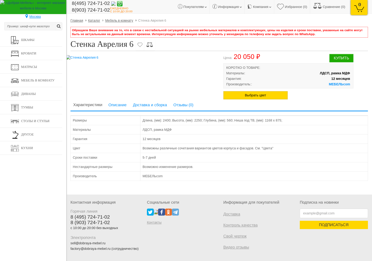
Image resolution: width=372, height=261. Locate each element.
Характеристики (87, 105)
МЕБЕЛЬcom (339, 84)
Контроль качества (240, 225)
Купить (341, 58)
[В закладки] (140, 45)
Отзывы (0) (183, 105)
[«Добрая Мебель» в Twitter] (150, 212)
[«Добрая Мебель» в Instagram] (156, 212)
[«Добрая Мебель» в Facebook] (161, 212)
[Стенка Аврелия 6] (140, 57)
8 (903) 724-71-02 (90, 222)
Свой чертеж (235, 236)
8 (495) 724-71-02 (90, 217)
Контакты (154, 222)
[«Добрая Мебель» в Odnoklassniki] (168, 212)
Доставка (231, 214)
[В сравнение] (149, 45)
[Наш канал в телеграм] (175, 212)
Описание (117, 105)
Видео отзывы (236, 247)
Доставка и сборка (150, 105)
